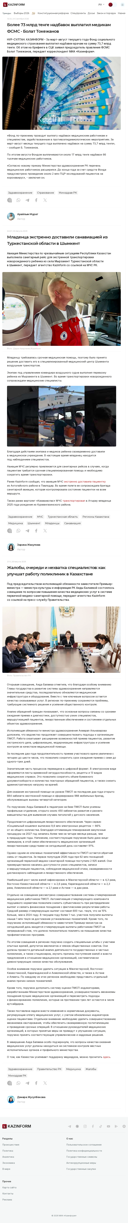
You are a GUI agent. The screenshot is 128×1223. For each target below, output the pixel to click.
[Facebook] (36, 200)
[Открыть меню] (122, 4)
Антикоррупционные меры (81, 1162)
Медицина (15, 523)
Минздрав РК (68, 192)
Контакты (7, 1193)
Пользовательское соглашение (84, 1144)
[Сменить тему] (112, 4)
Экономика (8, 1162)
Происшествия (10, 1144)
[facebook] (92, 1126)
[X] (45, 200)
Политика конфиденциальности (84, 1150)
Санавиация (72, 523)
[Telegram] (27, 200)
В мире (6, 1168)
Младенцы (52, 523)
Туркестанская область (63, 516)
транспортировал (74, 500)
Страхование (45, 192)
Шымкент (34, 523)
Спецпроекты (78, 13)
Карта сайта (9, 1187)
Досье (91, 13)
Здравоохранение (20, 192)
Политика (7, 1150)
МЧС (40, 516)
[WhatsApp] (18, 200)
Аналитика (8, 1156)
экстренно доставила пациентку (85, 481)
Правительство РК (49, 1069)
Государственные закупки (81, 1168)
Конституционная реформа (53, 13)
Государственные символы (81, 1156)
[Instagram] (9, 200)
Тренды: (6, 13)
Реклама (7, 1199)
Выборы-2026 (21, 13)
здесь (106, 1056)
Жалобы (91, 1069)
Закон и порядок (106, 13)
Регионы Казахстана (96, 516)
